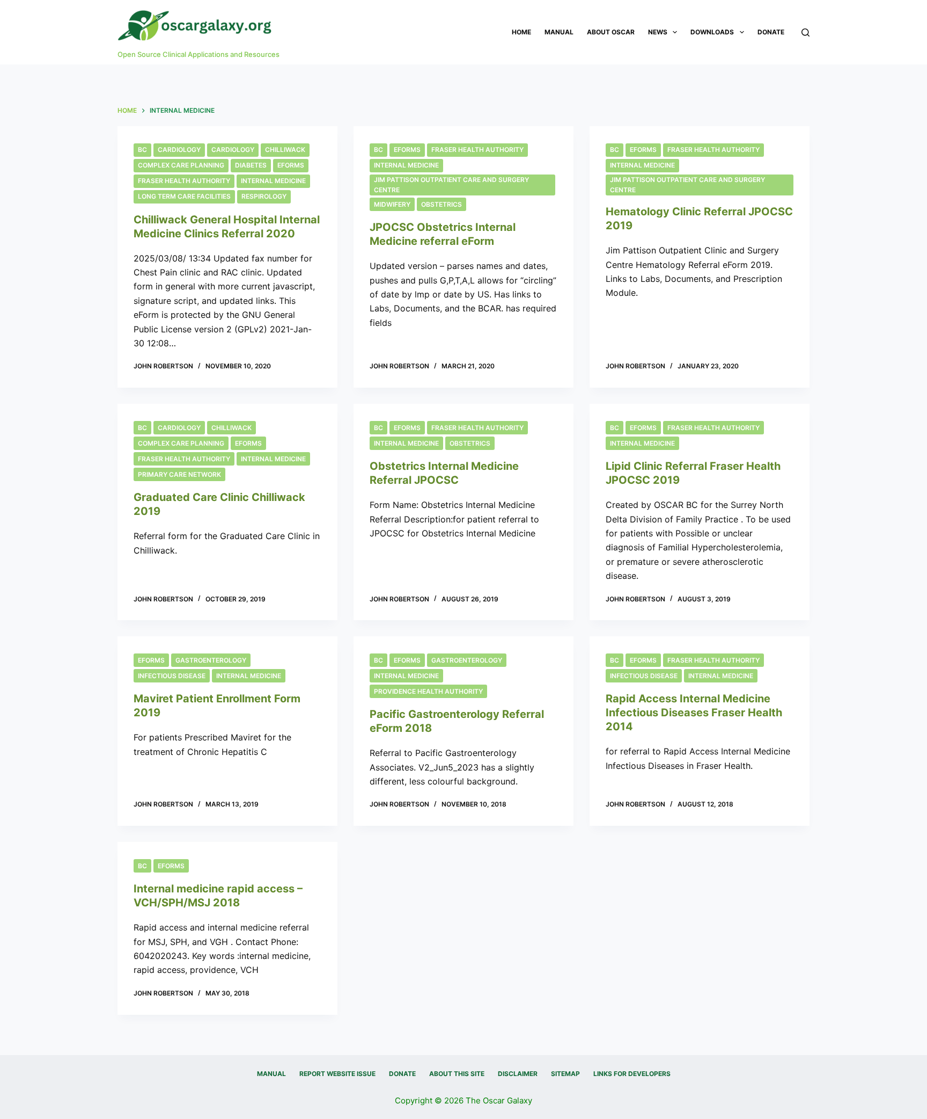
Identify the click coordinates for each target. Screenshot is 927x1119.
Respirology (263, 196)
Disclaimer (518, 1074)
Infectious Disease (171, 676)
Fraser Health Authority (184, 181)
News (657, 32)
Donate (770, 32)
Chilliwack (285, 150)
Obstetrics (441, 204)
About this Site (456, 1074)
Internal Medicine (273, 181)
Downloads (712, 32)
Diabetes (251, 165)
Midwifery (392, 204)
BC (142, 150)
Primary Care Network (179, 474)
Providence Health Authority (428, 691)
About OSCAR (611, 32)
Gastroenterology (210, 660)
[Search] (805, 32)
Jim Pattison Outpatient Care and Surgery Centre (451, 185)
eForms (290, 165)
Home (521, 32)
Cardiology (179, 150)
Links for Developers (632, 1074)
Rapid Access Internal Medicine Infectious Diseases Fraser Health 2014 (694, 712)
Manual (559, 32)
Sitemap (565, 1074)
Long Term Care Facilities (184, 196)
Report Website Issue (337, 1074)
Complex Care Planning (181, 165)
